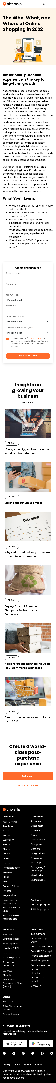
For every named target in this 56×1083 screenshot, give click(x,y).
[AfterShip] (13, 4)
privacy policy (35, 338)
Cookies (38, 1064)
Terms (16, 1064)
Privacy (6, 1064)
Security (26, 1064)
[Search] (44, 4)
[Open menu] (50, 4)
